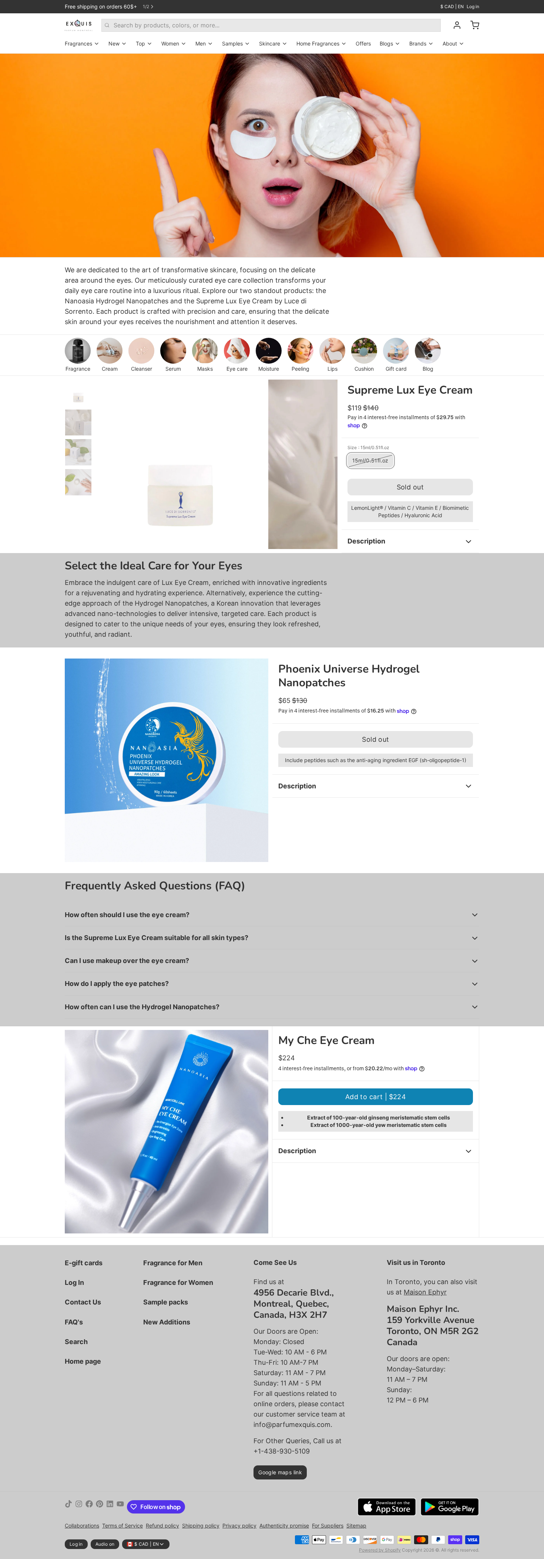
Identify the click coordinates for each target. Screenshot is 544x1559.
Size (368, 447)
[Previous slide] (106, 462)
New (114, 43)
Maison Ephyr (425, 1292)
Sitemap (356, 1525)
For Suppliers (327, 1525)
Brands (417, 43)
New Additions (166, 1322)
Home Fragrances (317, 43)
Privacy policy (239, 1525)
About (450, 43)
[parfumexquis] (79, 25)
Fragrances (78, 43)
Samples (232, 43)
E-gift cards (84, 1263)
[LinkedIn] (110, 1506)
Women (170, 43)
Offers (363, 43)
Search (76, 1342)
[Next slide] (326, 462)
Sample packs (165, 1302)
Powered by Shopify (380, 1550)
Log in (473, 6)
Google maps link (280, 1472)
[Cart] (471, 25)
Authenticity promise (284, 1525)
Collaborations (82, 1525)
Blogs (386, 43)
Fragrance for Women (178, 1282)
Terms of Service (122, 1525)
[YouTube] (120, 1506)
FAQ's (74, 1322)
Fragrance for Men (172, 1263)
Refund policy (162, 1525)
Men (200, 43)
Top (140, 43)
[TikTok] (68, 1506)
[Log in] (454, 25)
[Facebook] (89, 1506)
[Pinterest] (99, 1506)
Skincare (269, 43)
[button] (410, 487)
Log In (74, 1282)
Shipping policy (200, 1525)
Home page (83, 1361)
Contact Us (83, 1302)
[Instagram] (79, 1506)
